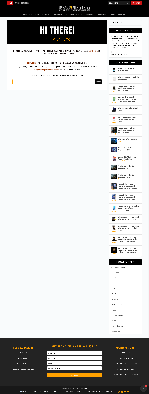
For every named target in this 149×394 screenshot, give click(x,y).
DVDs (113, 289)
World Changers (22, 3)
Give (10, 3)
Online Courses (117, 326)
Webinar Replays (117, 331)
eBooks (114, 294)
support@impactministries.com (46, 69)
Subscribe (74, 375)
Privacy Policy (92, 392)
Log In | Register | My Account (62, 392)
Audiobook (115, 272)
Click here (31, 62)
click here (93, 50)
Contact (46, 392)
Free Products (116, 304)
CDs (112, 283)
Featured (114, 299)
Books (113, 278)
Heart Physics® (117, 315)
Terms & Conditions (106, 392)
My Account (122, 14)
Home (35, 392)
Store (113, 14)
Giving (113, 310)
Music (113, 321)
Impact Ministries (81, 389)
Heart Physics (75, 14)
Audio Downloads (118, 267)
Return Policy (80, 392)
